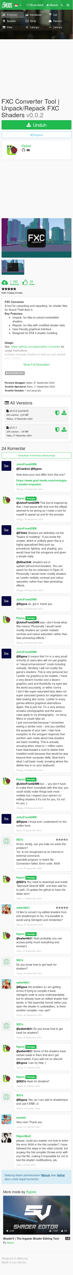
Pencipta (31, 498)
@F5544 (21, 533)
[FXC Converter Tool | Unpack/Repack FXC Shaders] (36, 238)
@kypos (21, 1063)
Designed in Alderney (15, 1258)
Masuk (45, 1175)
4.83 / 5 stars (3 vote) (12, 293)
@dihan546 (23, 562)
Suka (31, 284)
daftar (61, 1175)
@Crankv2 (23, 469)
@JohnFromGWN (27, 503)
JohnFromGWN (26, 464)
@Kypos (36, 469)
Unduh (39, 124)
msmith (21, 1117)
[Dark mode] (62, 5)
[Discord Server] (28, 150)
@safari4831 (24, 938)
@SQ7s (21, 882)
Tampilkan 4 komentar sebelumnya (36, 455)
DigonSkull (23, 1136)
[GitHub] (23, 150)
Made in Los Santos (14, 1262)
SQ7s (19, 839)
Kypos (26, 145)
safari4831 (23, 907)
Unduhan (14, 284)
